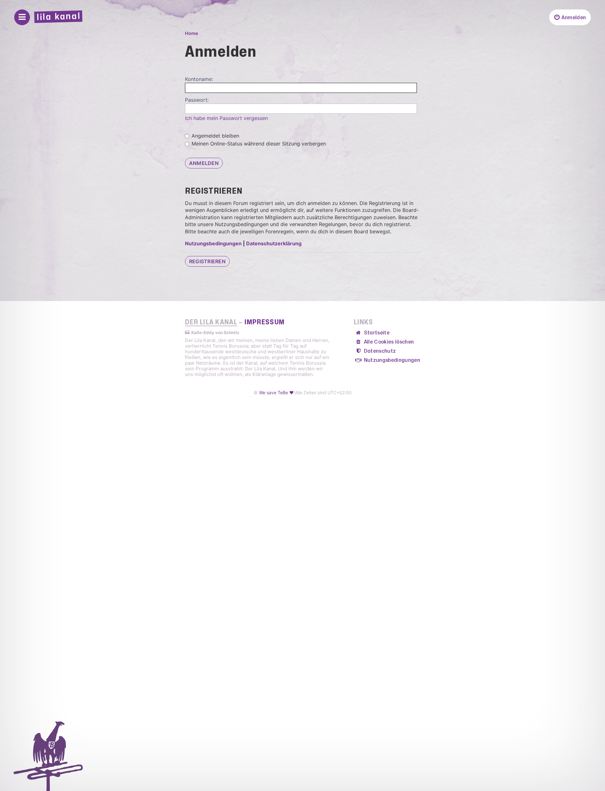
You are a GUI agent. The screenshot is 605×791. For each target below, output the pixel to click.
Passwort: (197, 100)
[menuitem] (570, 17)
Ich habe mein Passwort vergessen (226, 118)
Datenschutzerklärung (274, 243)
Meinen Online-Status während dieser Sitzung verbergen (258, 143)
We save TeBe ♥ (276, 392)
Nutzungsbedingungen (213, 243)
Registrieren (207, 261)
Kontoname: (199, 79)
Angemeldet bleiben (214, 136)
